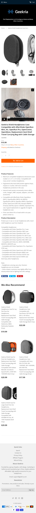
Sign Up (31, 490)
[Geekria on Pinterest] (19, 498)
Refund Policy (18, 460)
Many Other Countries (17, 145)
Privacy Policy (18, 455)
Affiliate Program (18, 458)
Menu (5, 2)
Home (3, 28)
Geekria (19, 503)
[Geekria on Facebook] (16, 498)
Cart (33, 2)
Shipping (4, 147)
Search (18, 450)
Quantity (3, 152)
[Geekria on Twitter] (13, 498)
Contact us (3, 166)
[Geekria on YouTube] (22, 498)
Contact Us (18, 453)
